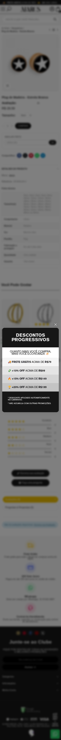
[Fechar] (55, 324)
